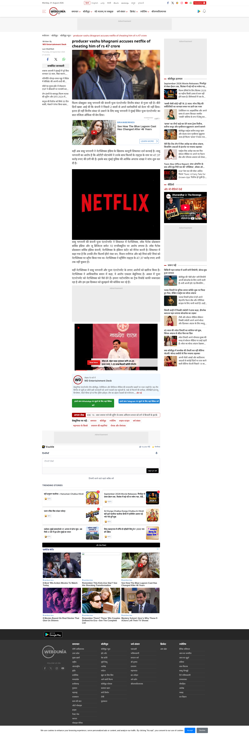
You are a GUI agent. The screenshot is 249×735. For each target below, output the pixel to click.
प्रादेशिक (75, 675)
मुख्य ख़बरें (76, 657)
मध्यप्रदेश (75, 679)
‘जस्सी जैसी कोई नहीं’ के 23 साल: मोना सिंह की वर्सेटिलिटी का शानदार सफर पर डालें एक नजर (184, 105)
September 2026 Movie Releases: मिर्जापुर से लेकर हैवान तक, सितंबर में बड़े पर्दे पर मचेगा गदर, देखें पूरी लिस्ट (185, 85)
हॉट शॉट (104, 653)
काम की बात (76, 701)
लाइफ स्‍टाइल (124, 420)
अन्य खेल (163, 649)
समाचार (75, 11)
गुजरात (74, 688)
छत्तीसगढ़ (75, 683)
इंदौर (73, 670)
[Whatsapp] (191, 3)
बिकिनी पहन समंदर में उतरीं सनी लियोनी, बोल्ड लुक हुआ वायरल (185, 271)
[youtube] (186, 3)
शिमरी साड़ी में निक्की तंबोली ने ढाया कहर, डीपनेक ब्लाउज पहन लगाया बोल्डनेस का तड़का (185, 312)
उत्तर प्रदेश (75, 653)
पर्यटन (103, 670)
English (95, 3)
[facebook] (168, 3)
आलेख (103, 666)
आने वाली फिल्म (107, 679)
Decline (202, 730)
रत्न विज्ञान (182, 696)
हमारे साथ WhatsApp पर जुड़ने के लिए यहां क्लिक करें (93, 403)
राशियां (181, 662)
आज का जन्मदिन (185, 653)
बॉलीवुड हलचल (175, 78)
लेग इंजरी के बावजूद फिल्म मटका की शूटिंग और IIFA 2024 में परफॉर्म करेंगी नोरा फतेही (55, 95)
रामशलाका (183, 679)
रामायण (133, 666)
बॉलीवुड (86, 11)
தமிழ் (103, 3)
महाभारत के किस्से (80, 425)
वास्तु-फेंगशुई (183, 670)
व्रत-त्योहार (134, 675)
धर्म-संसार (121, 11)
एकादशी (134, 649)
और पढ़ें (139, 393)
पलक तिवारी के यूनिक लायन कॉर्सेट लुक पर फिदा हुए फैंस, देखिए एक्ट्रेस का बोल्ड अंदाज (184, 292)
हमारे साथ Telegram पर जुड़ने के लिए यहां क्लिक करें (139, 401)
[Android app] (53, 634)
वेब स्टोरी (104, 657)
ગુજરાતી (141, 3)
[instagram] (182, 3)
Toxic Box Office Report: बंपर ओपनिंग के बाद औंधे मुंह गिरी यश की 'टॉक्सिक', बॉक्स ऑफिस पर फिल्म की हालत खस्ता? (185, 165)
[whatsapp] (63, 59)
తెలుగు (116, 3)
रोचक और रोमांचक (118, 425)
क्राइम (74, 710)
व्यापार (74, 718)
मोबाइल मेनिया (77, 722)
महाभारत (134, 670)
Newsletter (198, 3)
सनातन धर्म (135, 657)
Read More (94, 362)
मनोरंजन (45, 35)
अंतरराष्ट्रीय (76, 666)
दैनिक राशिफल (184, 649)
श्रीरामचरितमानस (158, 11)
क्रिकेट (132, 11)
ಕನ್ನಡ (133, 3)
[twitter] (173, 3)
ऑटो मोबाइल (77, 705)
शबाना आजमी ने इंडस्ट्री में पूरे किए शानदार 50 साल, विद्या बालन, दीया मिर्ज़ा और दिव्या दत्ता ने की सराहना (55, 72)
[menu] (44, 11)
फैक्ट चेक (75, 714)
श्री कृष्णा (134, 662)
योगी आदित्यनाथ (78, 649)
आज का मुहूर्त (184, 657)
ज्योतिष (143, 11)
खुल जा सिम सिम (107, 675)
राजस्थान (75, 696)
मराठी (109, 3)
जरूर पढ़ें (172, 265)
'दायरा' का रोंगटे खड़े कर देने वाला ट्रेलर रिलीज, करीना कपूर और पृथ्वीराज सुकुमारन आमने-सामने (184, 125)
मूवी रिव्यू (104, 662)
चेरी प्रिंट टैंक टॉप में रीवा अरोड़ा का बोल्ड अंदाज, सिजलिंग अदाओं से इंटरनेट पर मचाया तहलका (184, 145)
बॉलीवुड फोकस (106, 683)
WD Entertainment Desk (54, 44)
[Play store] (199, 11)
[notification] (204, 11)
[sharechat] (177, 3)
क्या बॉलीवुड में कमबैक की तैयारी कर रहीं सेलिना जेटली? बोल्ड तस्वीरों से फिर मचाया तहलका (184, 352)
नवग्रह (181, 692)
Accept (190, 730)
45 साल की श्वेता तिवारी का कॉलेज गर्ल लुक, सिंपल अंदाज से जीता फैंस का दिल (183, 332)
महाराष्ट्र (74, 692)
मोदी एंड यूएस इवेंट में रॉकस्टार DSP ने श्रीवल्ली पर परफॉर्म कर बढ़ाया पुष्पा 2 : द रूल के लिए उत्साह (54, 87)
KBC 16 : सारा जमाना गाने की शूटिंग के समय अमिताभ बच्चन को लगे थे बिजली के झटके (122, 415)
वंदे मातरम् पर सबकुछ (104, 11)
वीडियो (171, 184)
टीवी (102, 696)
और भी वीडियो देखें (173, 189)
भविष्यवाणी (135, 653)
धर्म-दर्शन (134, 679)
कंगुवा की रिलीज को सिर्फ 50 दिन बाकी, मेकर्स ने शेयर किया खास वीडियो (55, 103)
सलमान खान (105, 688)
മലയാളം (125, 3)
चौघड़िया (182, 683)
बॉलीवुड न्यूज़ (65, 35)
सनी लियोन (105, 692)
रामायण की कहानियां (99, 425)
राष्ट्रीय (74, 662)
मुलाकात (104, 701)
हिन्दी (87, 3)
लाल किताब (183, 666)
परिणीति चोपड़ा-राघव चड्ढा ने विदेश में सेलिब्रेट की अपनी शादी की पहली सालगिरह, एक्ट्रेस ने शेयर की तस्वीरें (55, 80)
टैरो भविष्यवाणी (185, 675)
